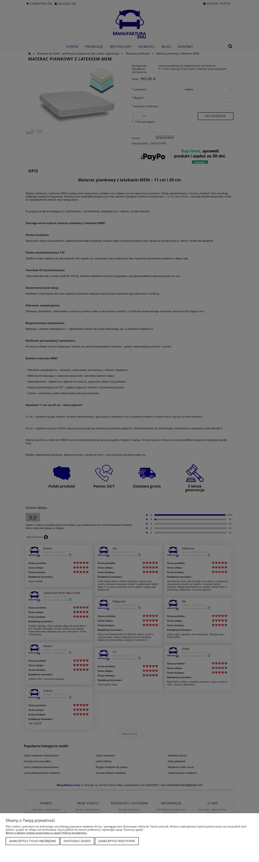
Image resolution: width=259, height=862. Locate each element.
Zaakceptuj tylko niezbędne (32, 841)
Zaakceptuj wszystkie (116, 841)
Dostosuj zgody (77, 841)
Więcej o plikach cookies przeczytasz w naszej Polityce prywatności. (46, 833)
